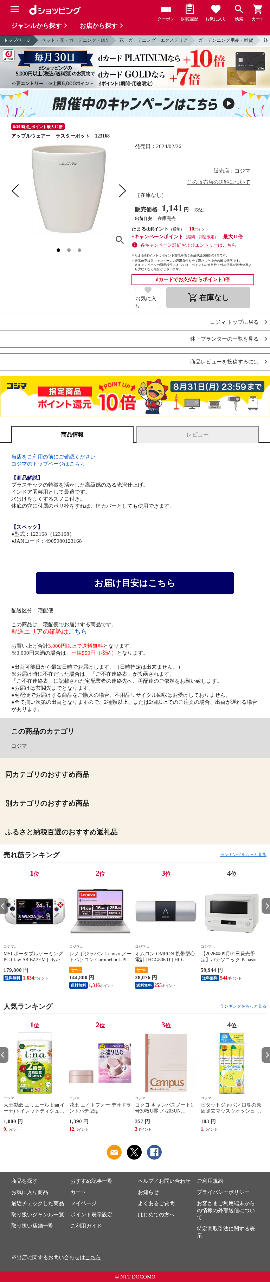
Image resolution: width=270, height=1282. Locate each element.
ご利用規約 (210, 1181)
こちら (77, 631)
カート (78, 1192)
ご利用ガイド (86, 1226)
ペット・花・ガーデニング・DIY (75, 40)
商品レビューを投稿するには (224, 362)
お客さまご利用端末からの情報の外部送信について (226, 1210)
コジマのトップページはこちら (48, 464)
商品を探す (24, 1181)
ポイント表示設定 (91, 1214)
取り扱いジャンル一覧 (37, 1214)
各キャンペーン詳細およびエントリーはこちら (188, 245)
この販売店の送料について (218, 182)
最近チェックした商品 (37, 1203)
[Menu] (15, 9)
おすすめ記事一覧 (91, 1181)
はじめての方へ (156, 1214)
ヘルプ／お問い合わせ (164, 1181)
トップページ (17, 40)
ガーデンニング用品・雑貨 (225, 40)
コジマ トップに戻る (234, 322)
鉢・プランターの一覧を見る (224, 339)
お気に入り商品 (29, 1192)
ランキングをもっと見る (243, 854)
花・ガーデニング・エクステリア (153, 40)
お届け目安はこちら (135, 583)
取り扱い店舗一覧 (32, 1226)
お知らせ (148, 1192)
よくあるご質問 (156, 1203)
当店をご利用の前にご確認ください (53, 457)
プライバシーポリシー (223, 1192)
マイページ (83, 1203)
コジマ (19, 746)
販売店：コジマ (231, 171)
